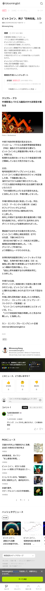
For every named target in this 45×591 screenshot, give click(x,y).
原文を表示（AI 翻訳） (16, 419)
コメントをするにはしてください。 (23, 400)
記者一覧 (13, 561)
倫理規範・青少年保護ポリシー (12, 566)
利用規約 (5, 564)
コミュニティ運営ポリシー (26, 561)
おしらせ (5, 561)
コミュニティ (17, 589)
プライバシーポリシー (17, 564)
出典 (41, 23)
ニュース (6, 589)
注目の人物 (28, 589)
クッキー (16, 571)
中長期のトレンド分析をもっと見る (21, 89)
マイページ (38, 589)
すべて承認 (22, 579)
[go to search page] (41, 3)
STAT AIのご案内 (17, 33)
